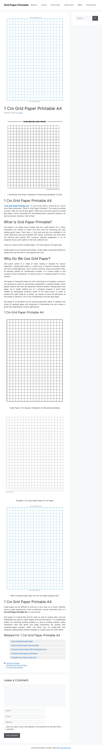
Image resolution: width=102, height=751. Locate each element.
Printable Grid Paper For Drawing (24, 653)
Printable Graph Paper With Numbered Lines (29, 649)
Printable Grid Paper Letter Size (23, 657)
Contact (44, 5)
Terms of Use (55, 5)
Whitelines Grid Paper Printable (16, 665)
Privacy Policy (91, 5)
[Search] (95, 18)
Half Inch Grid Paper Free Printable (25, 645)
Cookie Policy (69, 5)
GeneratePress (65, 748)
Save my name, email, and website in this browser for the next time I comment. (33, 728)
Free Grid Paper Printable (14, 667)
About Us (34, 5)
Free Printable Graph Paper (22, 641)
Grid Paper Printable (16, 4)
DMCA (80, 5)
